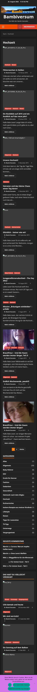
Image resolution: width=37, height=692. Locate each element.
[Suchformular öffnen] (15, 27)
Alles (5, 461)
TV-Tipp (6, 524)
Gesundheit (7, 491)
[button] (3, 27)
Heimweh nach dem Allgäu (13, 495)
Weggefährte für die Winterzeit (21, 557)
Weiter (22, 449)
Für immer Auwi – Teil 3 (20, 562)
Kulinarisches (16, 227)
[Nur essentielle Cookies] (35, 683)
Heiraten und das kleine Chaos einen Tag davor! (16, 187)
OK (10, 685)
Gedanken (7, 486)
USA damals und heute (13, 604)
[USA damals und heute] (18, 591)
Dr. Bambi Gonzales (10, 73)
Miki (4, 557)
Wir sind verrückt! (11, 616)
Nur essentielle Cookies (21, 685)
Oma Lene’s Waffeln (19, 553)
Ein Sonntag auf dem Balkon (15, 647)
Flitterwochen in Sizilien (18, 56)
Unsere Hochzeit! (18, 147)
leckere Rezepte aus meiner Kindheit (17, 507)
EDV (4, 474)
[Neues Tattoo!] (18, 663)
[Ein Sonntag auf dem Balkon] (18, 634)
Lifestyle (21, 347)
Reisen (14, 65)
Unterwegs (7, 528)
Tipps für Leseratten (11, 520)
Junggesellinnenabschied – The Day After (18, 265)
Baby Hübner (9, 273)
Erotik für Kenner (10, 478)
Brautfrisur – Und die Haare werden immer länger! (18, 412)
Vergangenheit (9, 532)
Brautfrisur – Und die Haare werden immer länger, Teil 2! (18, 339)
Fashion (6, 302)
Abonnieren (29, 27)
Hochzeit (7, 65)
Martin (5, 546)
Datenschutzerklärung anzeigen (19, 688)
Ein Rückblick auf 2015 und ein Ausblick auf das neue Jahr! (18, 100)
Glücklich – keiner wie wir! (18, 219)
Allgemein (8, 108)
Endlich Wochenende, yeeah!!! (16, 381)
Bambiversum (18, 17)
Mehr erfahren (10, 85)
